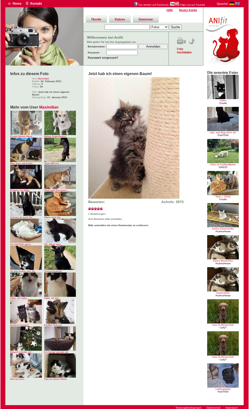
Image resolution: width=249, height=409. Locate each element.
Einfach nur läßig (19, 190)
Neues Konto (188, 10)
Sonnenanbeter (53, 271)
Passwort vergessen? (103, 58)
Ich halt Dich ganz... (21, 244)
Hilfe (170, 10)
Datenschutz (213, 407)
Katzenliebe (223, 292)
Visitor (223, 100)
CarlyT (223, 327)
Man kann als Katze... (22, 163)
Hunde (96, 19)
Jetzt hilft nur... (52, 163)
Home (17, 3)
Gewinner (146, 19)
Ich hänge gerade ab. (56, 352)
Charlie (223, 103)
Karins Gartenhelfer (223, 228)
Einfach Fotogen (19, 325)
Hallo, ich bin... (52, 298)
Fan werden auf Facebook (153, 4)
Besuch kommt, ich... (22, 352)
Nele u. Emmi (223, 196)
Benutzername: (97, 46)
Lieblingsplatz (223, 389)
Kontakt (36, 3)
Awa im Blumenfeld (223, 325)
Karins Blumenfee (223, 260)
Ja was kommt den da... (23, 271)
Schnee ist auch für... (22, 217)
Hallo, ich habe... (19, 298)
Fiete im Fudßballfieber (223, 164)
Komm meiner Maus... (22, 136)
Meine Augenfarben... (56, 136)
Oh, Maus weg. (52, 244)
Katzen (120, 19)
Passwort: (94, 52)
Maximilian (43, 78)
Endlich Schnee (53, 325)
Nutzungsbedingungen (189, 407)
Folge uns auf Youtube (192, 4)
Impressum (231, 407)
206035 (223, 167)
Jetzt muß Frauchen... (56, 190)
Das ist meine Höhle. (55, 379)
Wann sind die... (53, 217)
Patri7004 (223, 135)
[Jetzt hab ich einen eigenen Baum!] (133, 197)
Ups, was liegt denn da (223, 132)
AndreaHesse (223, 231)
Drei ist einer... (18, 379)
